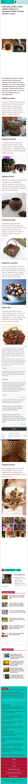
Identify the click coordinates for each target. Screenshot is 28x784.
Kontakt (25, 436)
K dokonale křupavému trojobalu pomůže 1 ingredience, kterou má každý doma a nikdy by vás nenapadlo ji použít (13, 750)
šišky (18, 570)
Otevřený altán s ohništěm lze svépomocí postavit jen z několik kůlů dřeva (17, 619)
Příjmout (14, 429)
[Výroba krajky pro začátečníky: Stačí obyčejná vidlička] (5, 635)
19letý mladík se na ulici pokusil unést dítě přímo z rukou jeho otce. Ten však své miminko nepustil (17, 656)
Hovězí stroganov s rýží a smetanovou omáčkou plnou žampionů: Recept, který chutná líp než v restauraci (13, 727)
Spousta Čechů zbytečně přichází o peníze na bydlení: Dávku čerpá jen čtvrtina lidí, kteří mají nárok (17, 670)
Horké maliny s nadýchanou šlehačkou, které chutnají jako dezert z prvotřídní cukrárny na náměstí (14, 707)
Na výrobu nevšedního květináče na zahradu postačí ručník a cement (17, 611)
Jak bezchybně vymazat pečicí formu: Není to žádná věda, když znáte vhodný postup (13, 734)
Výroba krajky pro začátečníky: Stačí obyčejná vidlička (16, 634)
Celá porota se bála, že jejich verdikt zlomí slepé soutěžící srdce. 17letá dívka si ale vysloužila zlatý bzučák (13, 739)
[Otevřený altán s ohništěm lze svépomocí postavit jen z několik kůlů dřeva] (5, 619)
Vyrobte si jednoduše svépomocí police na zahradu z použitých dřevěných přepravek (17, 627)
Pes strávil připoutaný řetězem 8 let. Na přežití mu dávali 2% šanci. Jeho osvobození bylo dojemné (13, 744)
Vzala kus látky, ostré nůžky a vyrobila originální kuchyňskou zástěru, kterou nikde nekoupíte (16, 604)
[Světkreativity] (20, 2)
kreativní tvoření (10, 570)
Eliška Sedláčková (19, 575)
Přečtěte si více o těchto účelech (19, 426)
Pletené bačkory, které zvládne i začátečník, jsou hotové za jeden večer (17, 597)
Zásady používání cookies (14, 769)
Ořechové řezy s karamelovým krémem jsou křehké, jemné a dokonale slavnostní (13, 712)
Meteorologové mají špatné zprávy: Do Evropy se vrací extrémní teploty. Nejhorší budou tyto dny (17, 663)
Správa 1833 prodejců (7, 426)
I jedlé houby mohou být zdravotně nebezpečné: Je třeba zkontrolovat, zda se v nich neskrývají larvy (13, 755)
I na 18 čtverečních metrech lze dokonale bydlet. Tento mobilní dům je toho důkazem (17, 676)
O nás (14, 762)
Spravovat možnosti (14, 433)
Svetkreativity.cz (5, 693)
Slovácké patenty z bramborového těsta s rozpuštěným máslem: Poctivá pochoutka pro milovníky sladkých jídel (12, 717)
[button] (26, 346)
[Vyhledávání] (14, 643)
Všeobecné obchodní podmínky (14, 772)
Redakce (14, 759)
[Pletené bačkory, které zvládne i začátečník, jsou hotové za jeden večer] (5, 597)
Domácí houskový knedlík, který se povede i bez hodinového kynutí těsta (12, 722)
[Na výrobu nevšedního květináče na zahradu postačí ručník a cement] (5, 612)
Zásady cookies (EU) (14, 776)
